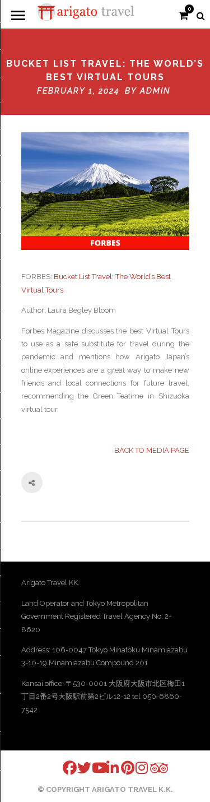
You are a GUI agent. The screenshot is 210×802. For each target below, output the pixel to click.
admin (155, 90)
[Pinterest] (121, 767)
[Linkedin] (106, 767)
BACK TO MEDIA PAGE (151, 450)
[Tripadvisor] (150, 768)
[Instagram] (135, 767)
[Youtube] (91, 767)
